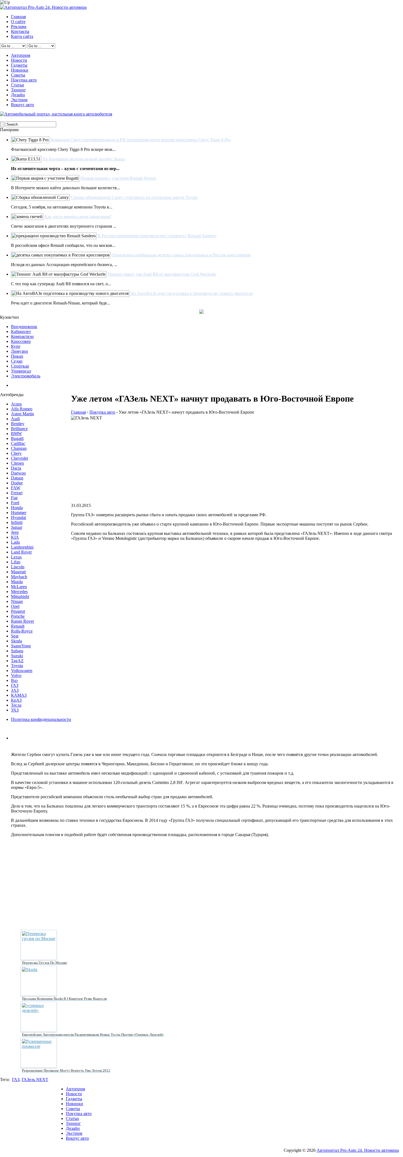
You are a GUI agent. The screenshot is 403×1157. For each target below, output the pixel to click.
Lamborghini (22, 547)
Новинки (19, 70)
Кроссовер (21, 341)
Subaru (17, 650)
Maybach (19, 576)
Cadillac (18, 443)
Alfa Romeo (21, 409)
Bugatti (17, 438)
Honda (17, 507)
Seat (14, 636)
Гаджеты (19, 65)
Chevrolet (19, 458)
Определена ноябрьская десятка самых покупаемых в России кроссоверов (181, 255)
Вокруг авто (22, 104)
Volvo (16, 675)
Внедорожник (24, 326)
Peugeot (18, 611)
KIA (15, 537)
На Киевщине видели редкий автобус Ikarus (83, 159)
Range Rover (22, 621)
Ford (15, 502)
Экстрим (19, 99)
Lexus (16, 557)
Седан (16, 361)
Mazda (17, 581)
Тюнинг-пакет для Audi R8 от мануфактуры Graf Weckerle (161, 274)
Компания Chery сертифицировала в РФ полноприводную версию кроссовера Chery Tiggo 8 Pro (140, 139)
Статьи (17, 85)
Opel (15, 606)
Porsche (18, 616)
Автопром (20, 55)
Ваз (14, 680)
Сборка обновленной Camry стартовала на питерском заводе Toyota (134, 197)
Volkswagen (21, 670)
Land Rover (21, 552)
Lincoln (17, 567)
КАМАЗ (19, 695)
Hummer (18, 512)
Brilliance (19, 428)
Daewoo (18, 473)
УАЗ (15, 710)
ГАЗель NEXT (35, 1079)
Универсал (21, 371)
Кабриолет (21, 331)
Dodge (17, 483)
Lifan (15, 562)
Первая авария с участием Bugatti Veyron (118, 178)
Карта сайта (22, 36)
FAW (15, 488)
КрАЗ (16, 700)
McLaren (19, 586)
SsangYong (21, 646)
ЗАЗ (15, 690)
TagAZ (17, 660)
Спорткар (20, 366)
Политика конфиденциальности (41, 719)
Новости (19, 60)
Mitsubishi (20, 596)
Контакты (20, 31)
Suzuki (17, 655)
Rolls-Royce (22, 631)
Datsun (17, 478)
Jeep (15, 532)
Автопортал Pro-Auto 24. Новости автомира (358, 1150)
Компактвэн (22, 336)
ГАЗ (14, 685)
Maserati (18, 571)
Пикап (17, 356)
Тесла (16, 705)
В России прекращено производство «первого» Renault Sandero (157, 235)
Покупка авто (24, 80)
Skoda (16, 641)
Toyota (17, 665)
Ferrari (16, 492)
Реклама (18, 26)
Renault (17, 626)
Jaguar (16, 527)
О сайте (18, 21)
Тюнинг (18, 90)
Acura (16, 404)
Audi (15, 418)
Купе (15, 346)
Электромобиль (25, 376)
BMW (16, 433)
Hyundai (18, 517)
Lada (15, 542)
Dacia (16, 468)
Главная (18, 16)
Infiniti (16, 522)
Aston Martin (22, 413)
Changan (19, 448)
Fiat (14, 497)
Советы (18, 75)
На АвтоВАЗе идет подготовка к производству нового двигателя (191, 293)
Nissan (17, 601)
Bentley (17, 423)
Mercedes (19, 591)
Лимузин (19, 351)
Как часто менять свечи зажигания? (77, 216)
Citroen (17, 463)
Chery (16, 453)
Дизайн (18, 94)
